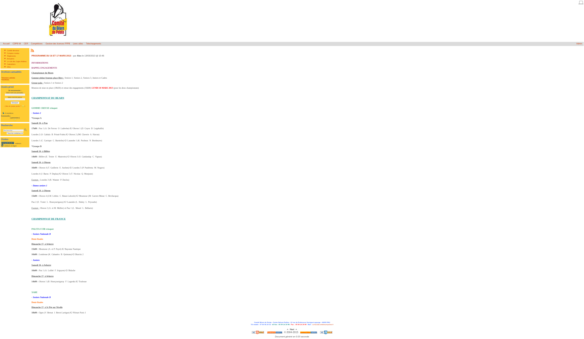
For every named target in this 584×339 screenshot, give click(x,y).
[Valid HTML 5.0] (258, 332)
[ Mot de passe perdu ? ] (15, 106)
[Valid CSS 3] (326, 332)
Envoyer (15, 103)
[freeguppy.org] (275, 332)
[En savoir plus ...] (309, 332)
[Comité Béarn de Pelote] (58, 38)
